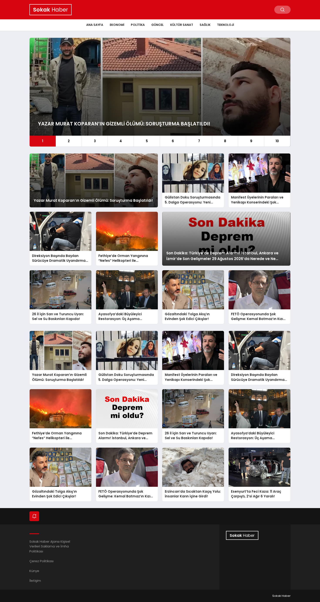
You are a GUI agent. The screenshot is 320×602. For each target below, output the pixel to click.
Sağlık (205, 25)
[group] (160, 92)
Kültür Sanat (181, 25)
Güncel (157, 25)
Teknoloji (225, 25)
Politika (138, 25)
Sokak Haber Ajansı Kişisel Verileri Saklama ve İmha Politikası (49, 546)
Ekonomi (117, 25)
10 (277, 141)
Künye (34, 571)
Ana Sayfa (94, 25)
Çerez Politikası (41, 561)
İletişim (35, 580)
